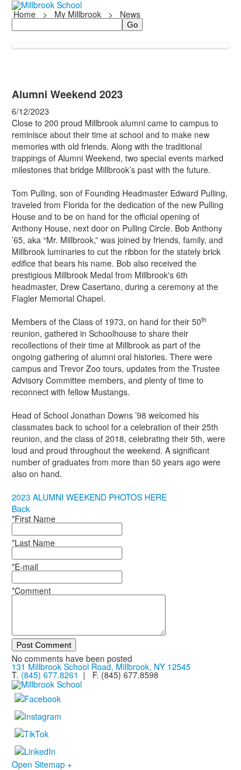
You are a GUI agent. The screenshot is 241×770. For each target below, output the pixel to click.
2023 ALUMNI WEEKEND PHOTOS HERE (89, 497)
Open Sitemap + (42, 764)
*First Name (34, 518)
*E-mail (25, 566)
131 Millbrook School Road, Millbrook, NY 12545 (101, 666)
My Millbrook (77, 14)
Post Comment (43, 645)
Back (21, 509)
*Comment (31, 590)
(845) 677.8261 (49, 675)
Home (25, 14)
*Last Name (33, 542)
